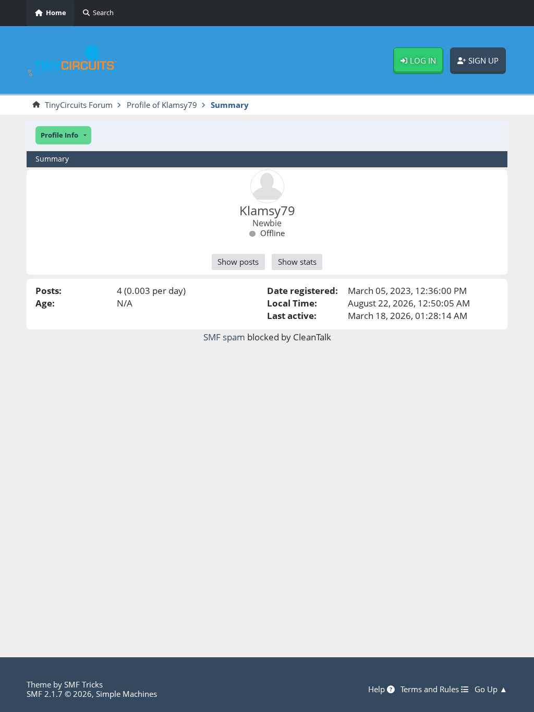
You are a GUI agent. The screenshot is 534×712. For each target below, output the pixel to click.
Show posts (238, 261)
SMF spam (224, 337)
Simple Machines (126, 694)
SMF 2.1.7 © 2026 (59, 694)
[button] (63, 135)
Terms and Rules (430, 689)
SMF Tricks (83, 684)
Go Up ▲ (491, 689)
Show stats (297, 261)
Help (377, 689)
